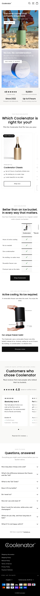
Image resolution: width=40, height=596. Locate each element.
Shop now (9, 22)
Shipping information (8, 554)
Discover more (20, 349)
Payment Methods (7, 570)
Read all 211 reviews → (20, 436)
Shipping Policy (6, 557)
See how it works (12, 61)
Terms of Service (7, 564)
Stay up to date (9, 575)
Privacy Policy (6, 567)
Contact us (26, 532)
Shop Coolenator (20, 278)
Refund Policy (6, 561)
